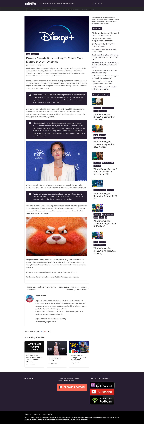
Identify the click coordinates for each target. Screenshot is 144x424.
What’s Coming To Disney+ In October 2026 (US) (105, 196)
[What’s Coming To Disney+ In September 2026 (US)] (97, 99)
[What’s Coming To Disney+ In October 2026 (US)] (97, 181)
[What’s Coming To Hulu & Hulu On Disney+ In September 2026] (97, 154)
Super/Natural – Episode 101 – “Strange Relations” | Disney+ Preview (73, 288)
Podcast (96, 110)
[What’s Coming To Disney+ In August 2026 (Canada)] (97, 233)
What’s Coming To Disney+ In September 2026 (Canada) (104, 144)
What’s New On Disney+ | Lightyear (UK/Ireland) (78, 357)
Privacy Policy (47, 414)
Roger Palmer (42, 65)
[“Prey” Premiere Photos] (57, 343)
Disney (28, 54)
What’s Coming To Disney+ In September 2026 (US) (104, 117)
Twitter (57, 277)
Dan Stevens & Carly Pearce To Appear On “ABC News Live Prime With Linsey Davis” (105, 57)
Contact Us (36, 414)
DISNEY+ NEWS (35, 9)
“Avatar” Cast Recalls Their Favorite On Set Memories (41, 288)
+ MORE (92, 9)
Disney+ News (35, 54)
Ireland (96, 217)
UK (106, 217)
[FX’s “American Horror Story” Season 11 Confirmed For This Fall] (34, 343)
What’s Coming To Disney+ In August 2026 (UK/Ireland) (105, 223)
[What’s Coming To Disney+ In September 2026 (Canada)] (97, 126)
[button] (59, 9)
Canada (95, 135)
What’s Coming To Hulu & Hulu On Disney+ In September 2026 (105, 171)
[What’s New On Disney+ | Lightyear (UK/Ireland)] (79, 343)
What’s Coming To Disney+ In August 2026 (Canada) (105, 251)
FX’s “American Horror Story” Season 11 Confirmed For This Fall (34, 358)
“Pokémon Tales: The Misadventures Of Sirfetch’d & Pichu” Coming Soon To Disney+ (105, 65)
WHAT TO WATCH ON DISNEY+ (70, 9)
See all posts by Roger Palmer (45, 322)
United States (103, 110)
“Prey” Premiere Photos (54, 359)
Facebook (64, 277)
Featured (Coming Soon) (107, 107)
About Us (27, 414)
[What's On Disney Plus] (26, 9)
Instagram (75, 277)
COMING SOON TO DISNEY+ (50, 9)
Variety (59, 83)
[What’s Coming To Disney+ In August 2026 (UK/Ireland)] (97, 205)
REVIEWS (84, 9)
